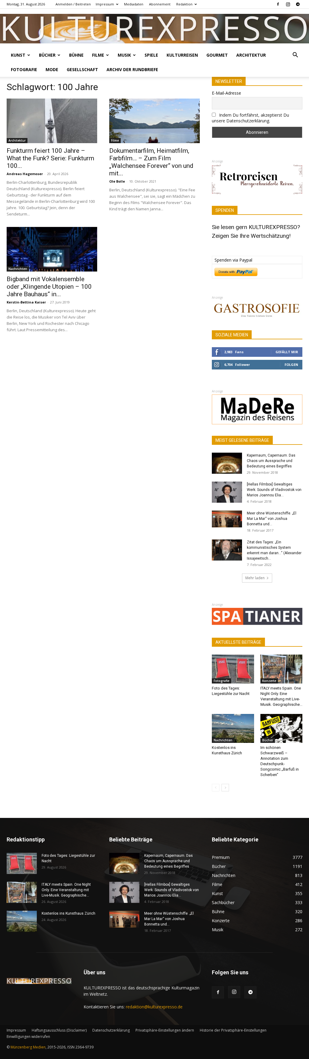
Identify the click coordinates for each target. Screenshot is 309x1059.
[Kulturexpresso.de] (154, 28)
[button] (295, 55)
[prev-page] (215, 787)
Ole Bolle (117, 181)
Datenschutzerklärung (111, 1030)
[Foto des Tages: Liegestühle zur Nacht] (233, 669)
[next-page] (225, 787)
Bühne (76, 55)
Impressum (105, 4)
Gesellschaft (82, 69)
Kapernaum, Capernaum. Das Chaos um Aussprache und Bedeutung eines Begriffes (271, 460)
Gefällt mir (287, 352)
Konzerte (269, 681)
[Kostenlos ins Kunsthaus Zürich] (233, 728)
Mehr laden (255, 577)
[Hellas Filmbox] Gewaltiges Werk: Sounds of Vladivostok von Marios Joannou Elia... (274, 489)
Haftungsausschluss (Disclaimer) (59, 1030)
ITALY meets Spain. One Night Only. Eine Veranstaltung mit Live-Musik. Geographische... (66, 889)
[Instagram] (287, 4)
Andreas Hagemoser (25, 173)
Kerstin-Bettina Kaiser (26, 302)
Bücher (47, 55)
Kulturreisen (182, 55)
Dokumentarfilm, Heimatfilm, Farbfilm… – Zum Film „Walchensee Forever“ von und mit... (151, 162)
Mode (52, 69)
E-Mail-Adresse (226, 93)
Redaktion (184, 4)
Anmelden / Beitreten (73, 4)
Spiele (151, 55)
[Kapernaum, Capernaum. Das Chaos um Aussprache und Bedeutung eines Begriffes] (227, 463)
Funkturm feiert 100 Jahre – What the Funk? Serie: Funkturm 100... (50, 158)
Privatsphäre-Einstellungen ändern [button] (164, 1030)
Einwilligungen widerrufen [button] (28, 1036)
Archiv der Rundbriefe (132, 69)
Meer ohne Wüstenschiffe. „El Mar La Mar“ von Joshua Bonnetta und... (271, 518)
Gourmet (217, 55)
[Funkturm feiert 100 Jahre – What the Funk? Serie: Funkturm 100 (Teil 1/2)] (52, 121)
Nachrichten (17, 269)
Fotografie (24, 69)
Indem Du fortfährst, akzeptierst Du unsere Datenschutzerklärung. (250, 118)
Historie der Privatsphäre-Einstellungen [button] (233, 1030)
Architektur (251, 55)
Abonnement (159, 4)
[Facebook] (277, 4)
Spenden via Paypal (233, 260)
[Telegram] (297, 4)
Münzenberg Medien (28, 1047)
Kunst (18, 55)
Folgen (291, 364)
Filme (98, 55)
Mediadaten (133, 4)
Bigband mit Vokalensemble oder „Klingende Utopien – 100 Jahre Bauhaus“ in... (49, 286)
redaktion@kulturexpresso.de (154, 1007)
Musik (124, 55)
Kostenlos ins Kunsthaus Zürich (68, 913)
